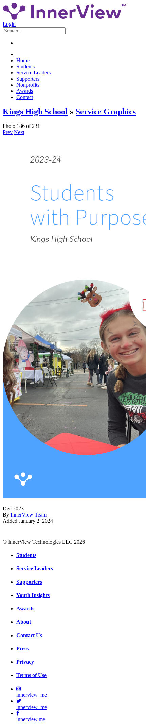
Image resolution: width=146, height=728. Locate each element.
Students (25, 66)
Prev (8, 132)
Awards (24, 91)
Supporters (27, 79)
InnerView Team (29, 515)
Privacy (25, 662)
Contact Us (29, 635)
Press (22, 648)
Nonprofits (27, 85)
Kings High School (35, 111)
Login (9, 24)
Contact (24, 97)
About (23, 622)
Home (23, 60)
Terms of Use (31, 675)
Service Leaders (33, 72)
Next (19, 132)
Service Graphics (106, 111)
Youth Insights (33, 595)
